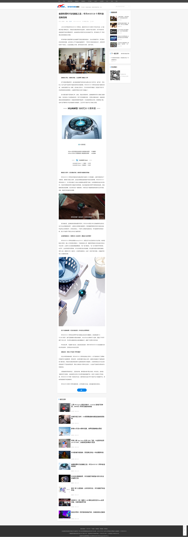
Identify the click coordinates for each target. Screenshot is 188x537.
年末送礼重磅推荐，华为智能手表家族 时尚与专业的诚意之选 (87, 477)
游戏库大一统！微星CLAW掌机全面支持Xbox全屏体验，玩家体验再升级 (87, 501)
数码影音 (83, 1)
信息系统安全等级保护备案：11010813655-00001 (97, 533)
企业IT (95, 1)
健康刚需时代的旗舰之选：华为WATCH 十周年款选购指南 (88, 465)
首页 (59, 1)
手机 (64, 1)
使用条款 (97, 528)
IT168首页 (83, 7)
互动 (112, 1)
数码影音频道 (88, 7)
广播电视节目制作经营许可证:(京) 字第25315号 (78, 533)
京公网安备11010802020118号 (113, 533)
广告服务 (93, 528)
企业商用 (101, 1)
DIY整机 (89, 1)
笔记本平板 (70, 1)
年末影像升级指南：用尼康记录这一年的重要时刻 (87, 452)
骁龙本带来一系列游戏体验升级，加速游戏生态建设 (88, 512)
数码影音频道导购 (95, 7)
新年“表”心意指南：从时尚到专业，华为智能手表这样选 (88, 489)
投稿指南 (101, 528)
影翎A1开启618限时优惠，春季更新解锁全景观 (86, 428)
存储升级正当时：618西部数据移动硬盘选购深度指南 (87, 417)
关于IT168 (88, 528)
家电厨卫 (77, 1)
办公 (107, 1)
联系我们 (106, 528)
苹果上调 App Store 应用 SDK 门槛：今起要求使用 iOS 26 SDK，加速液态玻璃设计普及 (87, 441)
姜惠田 (70, 21)
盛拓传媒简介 (83, 528)
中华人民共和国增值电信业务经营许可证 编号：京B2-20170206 (91, 531)
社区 (117, 1)
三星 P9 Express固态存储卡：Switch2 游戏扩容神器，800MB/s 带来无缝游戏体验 (87, 405)
